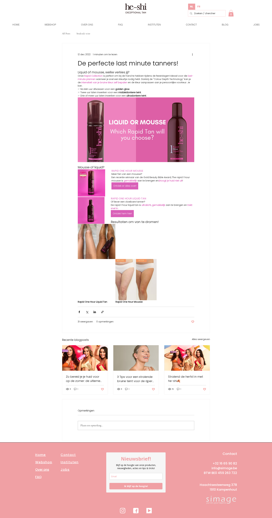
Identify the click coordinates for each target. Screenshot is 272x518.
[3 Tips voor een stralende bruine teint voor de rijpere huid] (136, 358)
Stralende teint (83, 33)
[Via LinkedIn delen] (94, 311)
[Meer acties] (192, 54)
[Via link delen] (102, 311)
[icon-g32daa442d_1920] (122, 510)
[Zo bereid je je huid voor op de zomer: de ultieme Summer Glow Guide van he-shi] (85, 358)
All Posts (66, 33)
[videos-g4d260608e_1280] (149, 510)
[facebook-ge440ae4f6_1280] (136, 510)
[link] (231, 13)
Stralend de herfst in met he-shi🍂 (185, 379)
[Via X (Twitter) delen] (86, 311)
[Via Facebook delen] (79, 311)
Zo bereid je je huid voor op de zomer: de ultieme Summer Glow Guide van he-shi (83, 379)
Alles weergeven (201, 339)
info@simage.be (224, 468)
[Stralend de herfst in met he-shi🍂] (187, 358)
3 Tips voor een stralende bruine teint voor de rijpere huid (135, 379)
